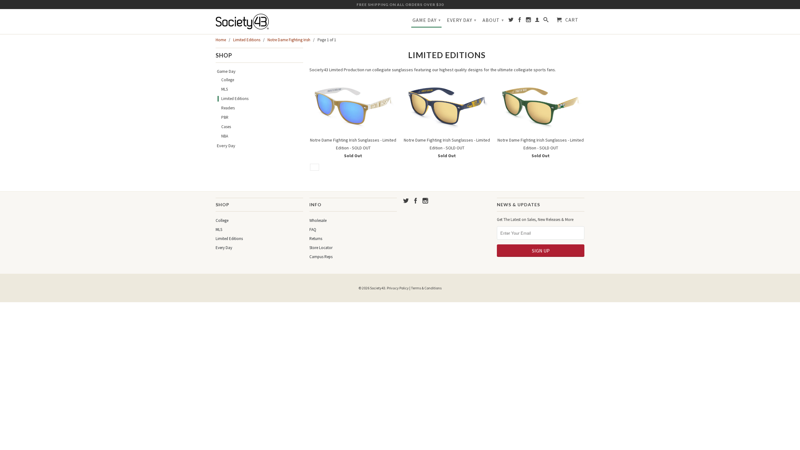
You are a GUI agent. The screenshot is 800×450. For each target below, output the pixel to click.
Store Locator (320, 247)
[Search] (546, 21)
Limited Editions (234, 98)
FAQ (312, 229)
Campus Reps (320, 256)
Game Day (426, 20)
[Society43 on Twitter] (511, 21)
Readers (228, 108)
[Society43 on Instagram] (528, 21)
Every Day (462, 20)
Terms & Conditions (426, 288)
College (227, 79)
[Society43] (259, 21)
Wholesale (318, 220)
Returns (315, 238)
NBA (224, 136)
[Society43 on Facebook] (519, 21)
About (493, 20)
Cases (226, 126)
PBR (224, 117)
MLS (224, 89)
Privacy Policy (398, 288)
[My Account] (537, 21)
